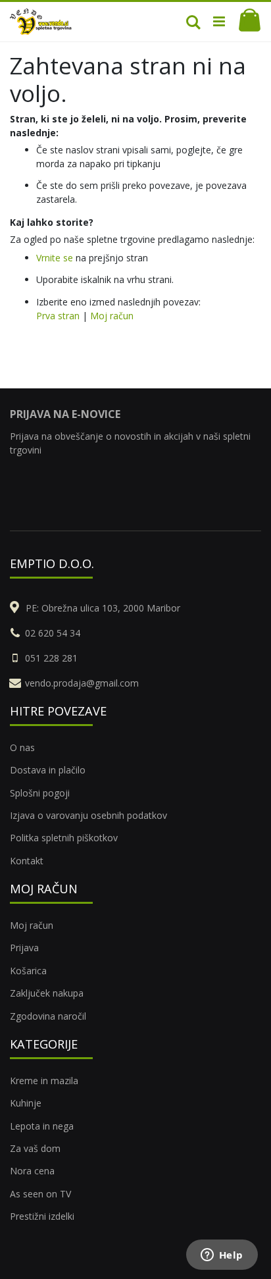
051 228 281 (51, 658)
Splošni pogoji (40, 793)
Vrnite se (54, 257)
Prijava (24, 947)
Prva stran (58, 315)
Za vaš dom (35, 1148)
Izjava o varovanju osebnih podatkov (88, 815)
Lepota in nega (42, 1126)
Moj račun (112, 315)
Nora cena (32, 1170)
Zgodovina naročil (48, 1016)
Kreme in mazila (44, 1080)
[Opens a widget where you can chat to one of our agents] (221, 1256)
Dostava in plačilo (48, 770)
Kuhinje (25, 1103)
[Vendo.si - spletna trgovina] (41, 22)
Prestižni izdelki (42, 1216)
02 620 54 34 (52, 633)
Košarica (28, 970)
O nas (22, 747)
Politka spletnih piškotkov (64, 837)
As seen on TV (40, 1194)
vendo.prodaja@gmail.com (82, 683)
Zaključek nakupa (47, 993)
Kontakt (26, 860)
